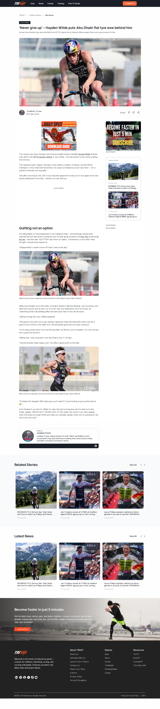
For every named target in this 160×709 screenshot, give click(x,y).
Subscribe (130, 3)
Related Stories (26, 465)
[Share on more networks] (138, 112)
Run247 (136, 658)
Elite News (49, 15)
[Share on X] (134, 112)
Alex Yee (84, 236)
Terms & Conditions (78, 680)
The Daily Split (139, 665)
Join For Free (139, 3)
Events (50, 3)
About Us (74, 654)
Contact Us (75, 665)
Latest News (24, 536)
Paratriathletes (111, 669)
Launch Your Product (79, 661)
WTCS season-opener (42, 157)
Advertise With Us (77, 658)
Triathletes (109, 665)
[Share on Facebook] (129, 112)
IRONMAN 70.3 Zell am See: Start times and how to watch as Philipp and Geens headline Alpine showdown (122, 189)
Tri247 (136, 654)
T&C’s (143, 696)
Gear (32, 3)
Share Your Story (77, 669)
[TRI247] (20, 3)
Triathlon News (35, 15)
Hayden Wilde (77, 32)
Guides (108, 673)
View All (133, 465)
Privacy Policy (76, 676)
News (41, 3)
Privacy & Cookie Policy (130, 696)
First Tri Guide (74, 3)
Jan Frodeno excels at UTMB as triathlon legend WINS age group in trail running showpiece (122, 217)
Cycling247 (138, 661)
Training (60, 3)
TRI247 (22, 15)
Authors (73, 673)
